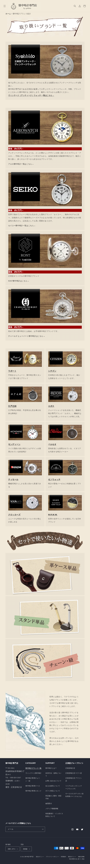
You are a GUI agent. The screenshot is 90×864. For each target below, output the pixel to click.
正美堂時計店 (70, 768)
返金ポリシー (40, 856)
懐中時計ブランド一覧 (33, 768)
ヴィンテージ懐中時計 (33, 773)
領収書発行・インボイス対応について (54, 815)
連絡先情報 (81, 856)
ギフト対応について (52, 791)
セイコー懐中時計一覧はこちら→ (22, 225)
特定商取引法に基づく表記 (77, 859)
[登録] (42, 829)
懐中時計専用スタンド (33, 791)
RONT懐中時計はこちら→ (18, 281)
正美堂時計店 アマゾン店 (73, 779)
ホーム (8, 14)
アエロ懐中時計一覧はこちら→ (21, 164)
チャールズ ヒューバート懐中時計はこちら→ (26, 336)
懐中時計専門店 (29, 856)
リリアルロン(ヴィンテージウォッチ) (73, 787)
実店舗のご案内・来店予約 (53, 797)
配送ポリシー (72, 856)
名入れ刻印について (52, 786)
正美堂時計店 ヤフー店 (73, 773)
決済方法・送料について (53, 774)
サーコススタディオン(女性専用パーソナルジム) (74, 795)
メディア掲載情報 (51, 809)
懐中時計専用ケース (32, 786)
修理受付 (48, 804)
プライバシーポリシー (52, 856)
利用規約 (63, 856)
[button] (4, 6)
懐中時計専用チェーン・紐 (32, 779)
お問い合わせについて (53, 781)
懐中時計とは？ (51, 768)
